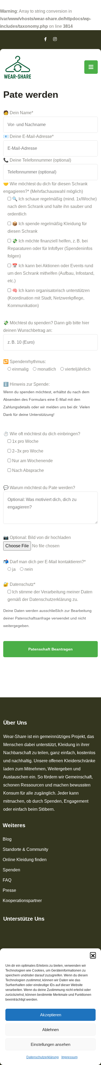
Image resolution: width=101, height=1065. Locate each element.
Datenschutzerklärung (42, 1057)
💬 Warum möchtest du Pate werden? (39, 487)
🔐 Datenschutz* (19, 584)
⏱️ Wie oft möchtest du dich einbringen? (41, 433)
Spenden (11, 870)
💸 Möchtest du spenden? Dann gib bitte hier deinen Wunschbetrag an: (46, 327)
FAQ (7, 880)
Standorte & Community (25, 849)
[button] (93, 955)
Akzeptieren (50, 1014)
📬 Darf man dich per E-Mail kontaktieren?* (44, 561)
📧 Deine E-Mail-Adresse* (28, 136)
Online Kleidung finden (25, 859)
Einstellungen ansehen (50, 1044)
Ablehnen (50, 1029)
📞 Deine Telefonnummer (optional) (37, 160)
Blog (7, 839)
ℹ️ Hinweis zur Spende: (26, 384)
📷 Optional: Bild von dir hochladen (37, 537)
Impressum (69, 1057)
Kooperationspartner (22, 900)
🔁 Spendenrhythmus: (24, 361)
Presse (9, 890)
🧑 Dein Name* (18, 112)
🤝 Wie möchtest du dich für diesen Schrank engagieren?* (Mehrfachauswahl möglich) (45, 188)
